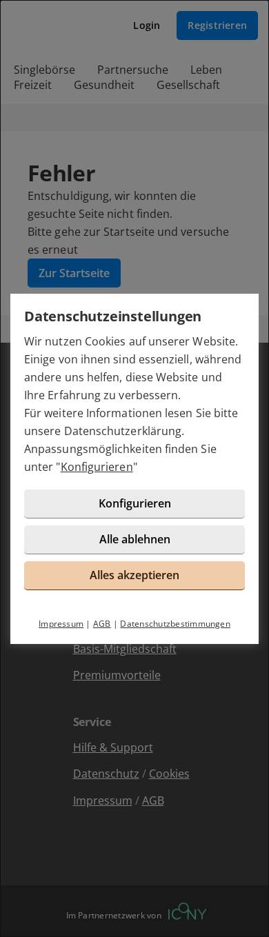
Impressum (61, 623)
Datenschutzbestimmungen (175, 623)
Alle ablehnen (134, 539)
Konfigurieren (97, 466)
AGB (102, 623)
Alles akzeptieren (134, 575)
